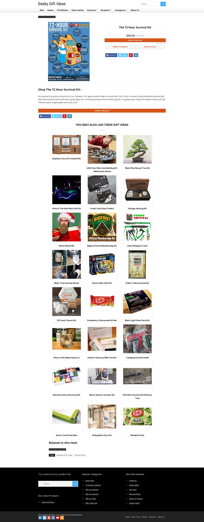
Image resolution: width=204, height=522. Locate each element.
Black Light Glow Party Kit (137, 320)
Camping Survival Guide (137, 357)
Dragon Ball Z (134, 503)
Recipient (105, 10)
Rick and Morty (135, 494)
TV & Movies (62, 10)
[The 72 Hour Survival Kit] (68, 51)
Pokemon (133, 481)
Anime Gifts (89, 481)
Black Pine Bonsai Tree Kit (137, 168)
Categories (120, 10)
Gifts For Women (91, 494)
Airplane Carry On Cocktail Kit (66, 158)
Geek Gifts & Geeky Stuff (47, 17)
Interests (91, 10)
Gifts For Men (90, 499)
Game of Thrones (136, 499)
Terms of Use (136, 517)
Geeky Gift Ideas (48, 502)
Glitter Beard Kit (66, 245)
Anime (50, 10)
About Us (135, 10)
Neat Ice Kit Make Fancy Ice (67, 357)
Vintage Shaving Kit (137, 208)
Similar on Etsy (150, 47)
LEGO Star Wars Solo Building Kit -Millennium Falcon (102, 170)
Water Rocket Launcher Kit (102, 395)
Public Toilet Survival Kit (137, 283)
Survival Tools (80, 455)
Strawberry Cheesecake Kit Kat (102, 320)
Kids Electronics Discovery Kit (66, 395)
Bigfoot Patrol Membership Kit (102, 245)
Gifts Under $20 (91, 503)
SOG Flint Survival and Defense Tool (137, 397)
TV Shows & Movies (93, 485)
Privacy (144, 517)
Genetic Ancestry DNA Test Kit (101, 357)
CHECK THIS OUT (146, 40)
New (42, 10)
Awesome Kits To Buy (64, 455)
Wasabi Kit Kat (137, 435)
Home (127, 517)
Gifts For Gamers (91, 490)
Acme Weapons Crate (137, 245)
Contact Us (153, 517)
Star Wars (133, 490)
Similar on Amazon (120, 47)
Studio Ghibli (134, 485)
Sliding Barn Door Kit (102, 435)
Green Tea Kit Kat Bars (66, 435)
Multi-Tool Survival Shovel (66, 283)
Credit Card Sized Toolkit (102, 208)
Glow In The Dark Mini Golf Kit (66, 208)
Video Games (77, 10)
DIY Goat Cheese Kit (66, 320)
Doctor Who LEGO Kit (102, 283)
